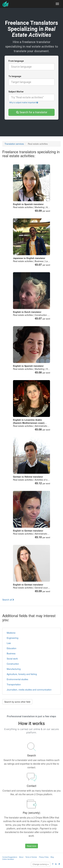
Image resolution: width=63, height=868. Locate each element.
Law (9, 643)
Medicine (11, 632)
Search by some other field (17, 701)
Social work (12, 658)
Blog (52, 857)
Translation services (14, 143)
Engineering (12, 637)
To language (14, 76)
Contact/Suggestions (9, 857)
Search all (7, 599)
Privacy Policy (44, 857)
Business (11, 653)
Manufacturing (14, 668)
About (21, 857)
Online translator (8, 859)
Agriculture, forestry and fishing (22, 674)
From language (16, 61)
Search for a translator (33, 112)
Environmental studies (17, 679)
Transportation (14, 684)
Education (11, 648)
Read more (31, 846)
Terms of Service (31, 857)
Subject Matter (16, 91)
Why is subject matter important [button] (22, 103)
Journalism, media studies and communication (29, 689)
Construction (13, 663)
